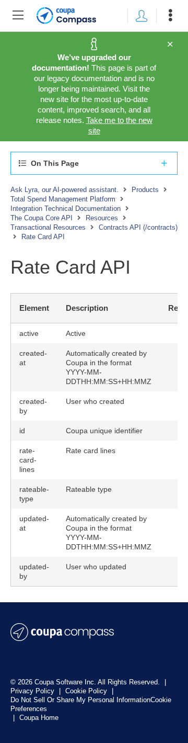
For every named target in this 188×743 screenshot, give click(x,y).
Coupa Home (38, 718)
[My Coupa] (141, 15)
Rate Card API (43, 237)
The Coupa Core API (41, 218)
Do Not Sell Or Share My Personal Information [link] (80, 700)
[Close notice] (170, 44)
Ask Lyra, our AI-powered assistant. (64, 190)
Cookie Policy (87, 691)
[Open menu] (170, 15)
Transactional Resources (48, 227)
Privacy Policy (33, 691)
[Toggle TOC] (17, 15)
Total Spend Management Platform (62, 199)
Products (145, 190)
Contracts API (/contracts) (138, 227)
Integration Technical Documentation (65, 208)
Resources (102, 218)
